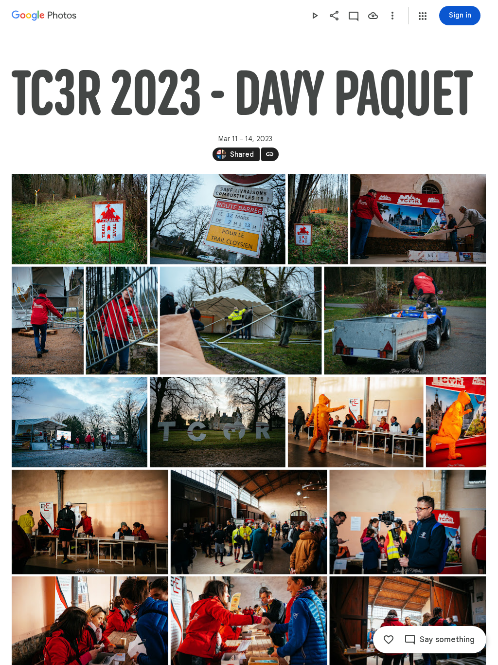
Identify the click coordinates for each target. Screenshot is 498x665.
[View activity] (353, 15)
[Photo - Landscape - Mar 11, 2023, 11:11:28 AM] (418, 219)
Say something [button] (447, 640)
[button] (422, 16)
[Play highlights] (314, 15)
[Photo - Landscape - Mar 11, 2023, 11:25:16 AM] (241, 321)
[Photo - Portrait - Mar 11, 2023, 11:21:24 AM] (48, 321)
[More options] (392, 15)
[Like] (388, 639)
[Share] (334, 15)
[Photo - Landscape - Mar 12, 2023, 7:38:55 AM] (217, 422)
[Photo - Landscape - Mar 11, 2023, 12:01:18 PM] (405, 321)
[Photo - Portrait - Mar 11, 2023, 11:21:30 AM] (122, 321)
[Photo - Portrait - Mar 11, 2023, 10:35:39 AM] (318, 219)
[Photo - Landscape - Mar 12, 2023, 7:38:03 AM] (79, 422)
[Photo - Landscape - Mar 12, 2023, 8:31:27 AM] (90, 522)
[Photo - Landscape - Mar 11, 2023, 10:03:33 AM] (79, 219)
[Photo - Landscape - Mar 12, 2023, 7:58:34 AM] (356, 422)
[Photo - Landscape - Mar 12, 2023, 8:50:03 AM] (407, 522)
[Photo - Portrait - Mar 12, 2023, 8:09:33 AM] (456, 422)
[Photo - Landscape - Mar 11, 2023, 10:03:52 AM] (217, 219)
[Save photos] (373, 15)
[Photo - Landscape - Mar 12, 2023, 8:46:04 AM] (249, 522)
